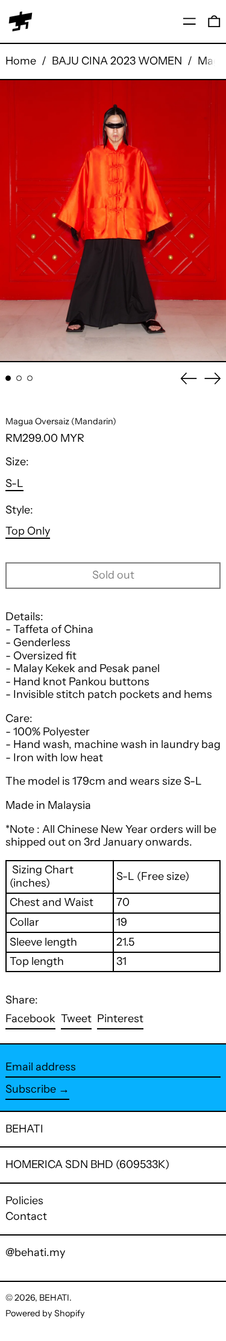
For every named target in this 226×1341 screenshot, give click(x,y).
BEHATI (24, 1128)
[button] (214, 21)
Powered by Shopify (45, 1313)
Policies (24, 1200)
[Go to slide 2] (19, 378)
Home (20, 61)
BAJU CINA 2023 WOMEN (117, 61)
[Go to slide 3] (30, 378)
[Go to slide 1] (8, 378)
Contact (26, 1216)
